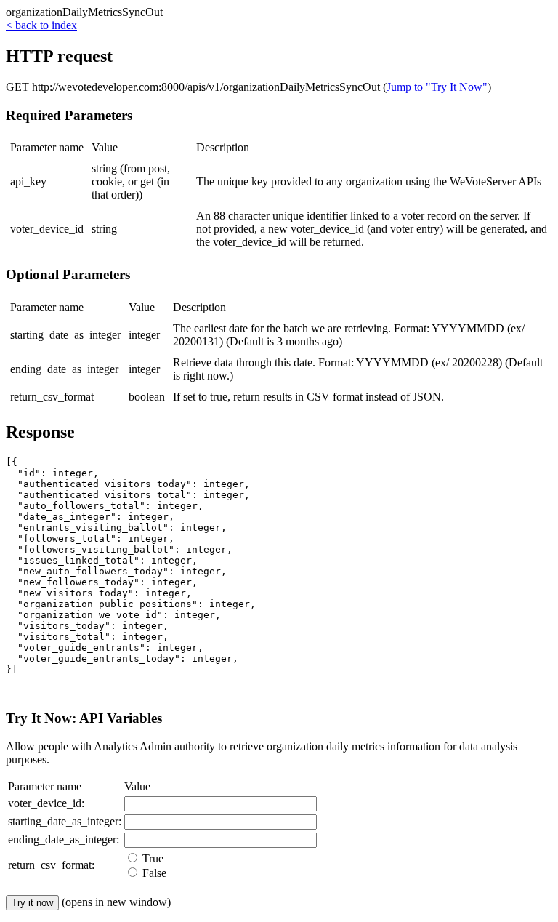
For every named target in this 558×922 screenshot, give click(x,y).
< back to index (41, 25)
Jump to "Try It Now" (437, 87)
